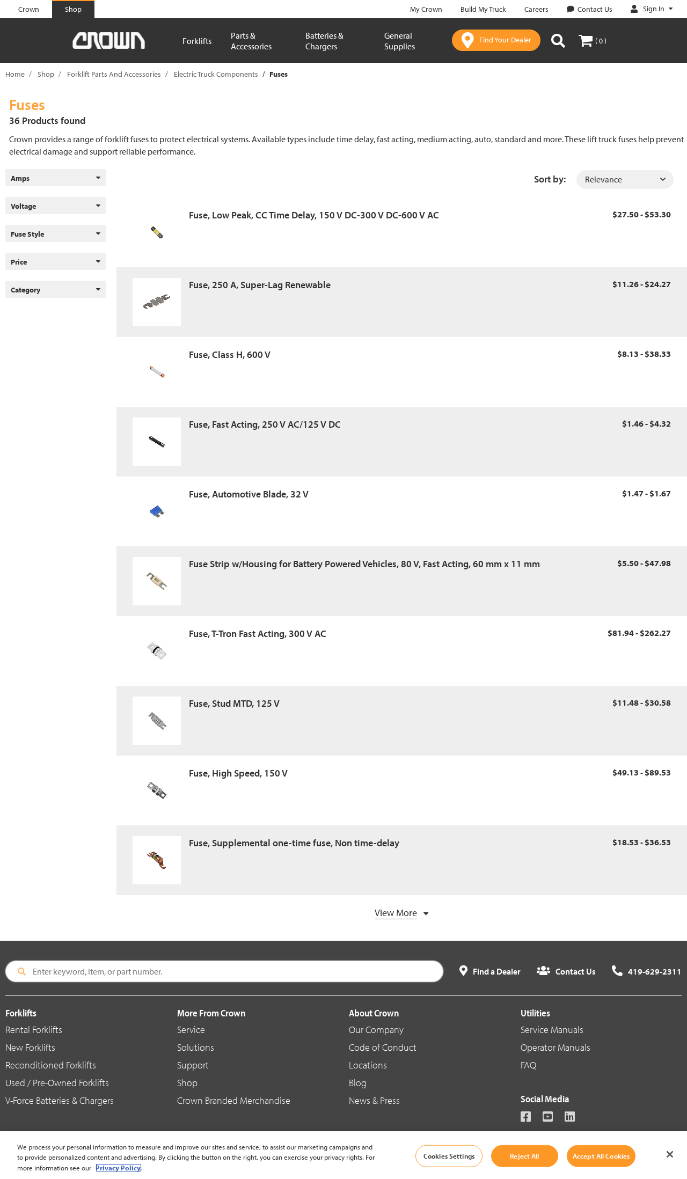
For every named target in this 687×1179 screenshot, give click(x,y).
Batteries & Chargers (324, 41)
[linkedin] (574, 1117)
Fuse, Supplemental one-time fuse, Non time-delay (294, 843)
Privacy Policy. (119, 1167)
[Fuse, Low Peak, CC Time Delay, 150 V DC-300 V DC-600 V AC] (161, 232)
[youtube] (552, 1117)
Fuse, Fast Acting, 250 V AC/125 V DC (265, 424)
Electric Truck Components (216, 74)
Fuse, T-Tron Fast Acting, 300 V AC (257, 633)
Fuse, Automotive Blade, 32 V (249, 494)
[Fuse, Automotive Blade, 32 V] (161, 511)
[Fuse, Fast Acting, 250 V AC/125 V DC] (161, 442)
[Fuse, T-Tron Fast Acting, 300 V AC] (161, 651)
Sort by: (550, 179)
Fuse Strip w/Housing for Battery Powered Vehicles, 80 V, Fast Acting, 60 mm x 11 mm (364, 564)
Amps (20, 178)
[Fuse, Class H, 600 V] (161, 372)
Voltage (23, 206)
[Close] (670, 1154)
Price (19, 262)
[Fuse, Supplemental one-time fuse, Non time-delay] (161, 860)
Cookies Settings (448, 1155)
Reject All (524, 1155)
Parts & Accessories (251, 41)
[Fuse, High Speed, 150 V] (161, 790)
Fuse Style (27, 234)
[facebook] (530, 1117)
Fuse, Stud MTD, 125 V (234, 703)
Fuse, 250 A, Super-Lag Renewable (260, 285)
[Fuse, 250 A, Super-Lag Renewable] (161, 302)
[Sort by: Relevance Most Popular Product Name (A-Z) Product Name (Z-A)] (625, 179)
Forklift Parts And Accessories (114, 74)
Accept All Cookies (601, 1155)
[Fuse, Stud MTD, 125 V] (161, 721)
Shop (46, 74)
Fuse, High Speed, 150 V (238, 773)
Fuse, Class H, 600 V (230, 354)
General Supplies (399, 41)
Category (25, 290)
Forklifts (196, 40)
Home (15, 74)
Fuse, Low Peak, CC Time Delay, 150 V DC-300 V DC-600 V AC (314, 215)
